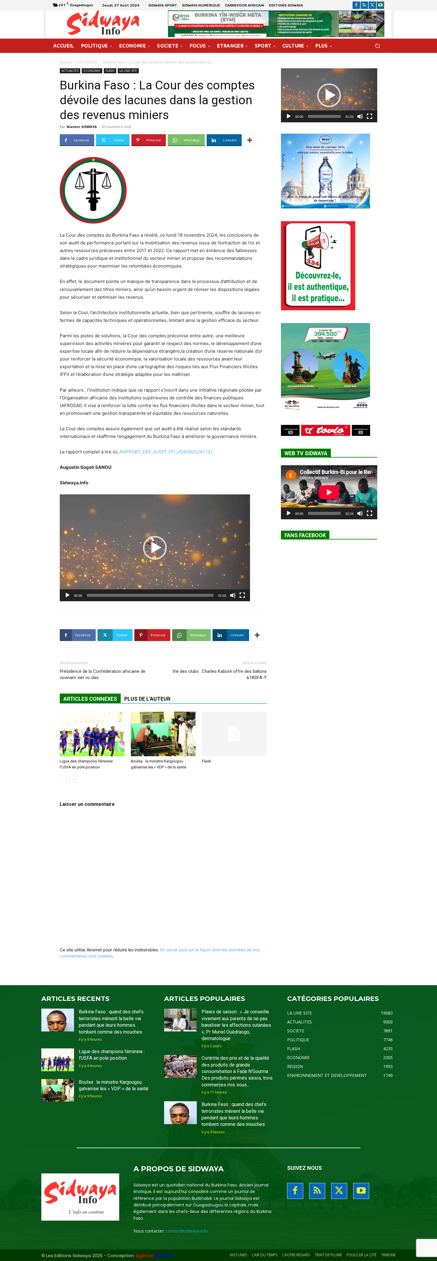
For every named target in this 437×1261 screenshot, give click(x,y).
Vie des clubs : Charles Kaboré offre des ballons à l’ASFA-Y (219, 674)
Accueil (66, 62)
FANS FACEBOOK (305, 535)
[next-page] (73, 779)
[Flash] (234, 734)
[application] (155, 547)
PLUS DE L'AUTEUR (147, 699)
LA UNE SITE (128, 71)
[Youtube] (380, 5)
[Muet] (233, 595)
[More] (249, 140)
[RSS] (364, 5)
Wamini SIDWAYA (82, 126)
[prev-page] (63, 779)
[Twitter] (372, 5)
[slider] (150, 595)
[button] (377, 46)
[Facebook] (356, 5)
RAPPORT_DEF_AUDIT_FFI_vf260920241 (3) (166, 452)
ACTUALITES (87, 62)
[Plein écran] (242, 595)
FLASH (110, 71)
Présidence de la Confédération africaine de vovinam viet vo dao (102, 674)
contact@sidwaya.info (187, 1231)
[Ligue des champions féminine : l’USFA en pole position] (92, 734)
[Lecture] (67, 595)
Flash (206, 761)
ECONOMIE (92, 71)
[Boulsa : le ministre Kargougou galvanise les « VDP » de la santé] (163, 734)
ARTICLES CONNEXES (90, 699)
